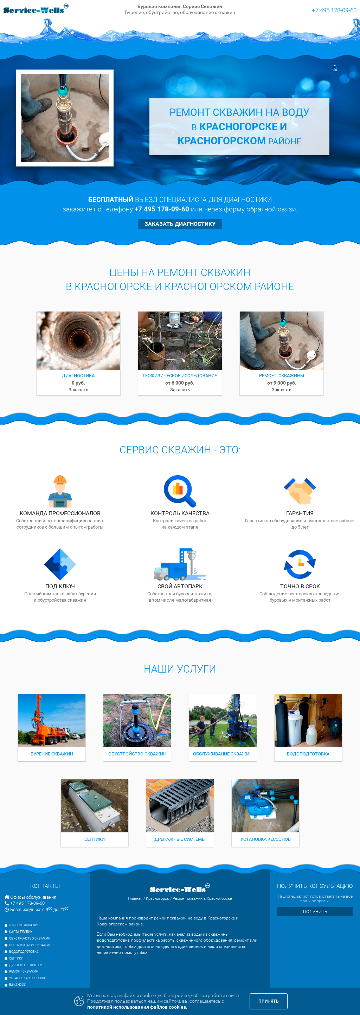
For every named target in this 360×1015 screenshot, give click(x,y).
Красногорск (157, 898)
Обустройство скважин (29, 938)
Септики (16, 958)
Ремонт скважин (23, 971)
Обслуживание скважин (30, 945)
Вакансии (17, 985)
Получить (315, 911)
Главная (135, 898)
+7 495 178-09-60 (334, 10)
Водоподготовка (24, 952)
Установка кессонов (27, 978)
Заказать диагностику (180, 224)
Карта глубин (20, 932)
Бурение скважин (24, 925)
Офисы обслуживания (33, 897)
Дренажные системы (27, 965)
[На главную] (36, 9)
